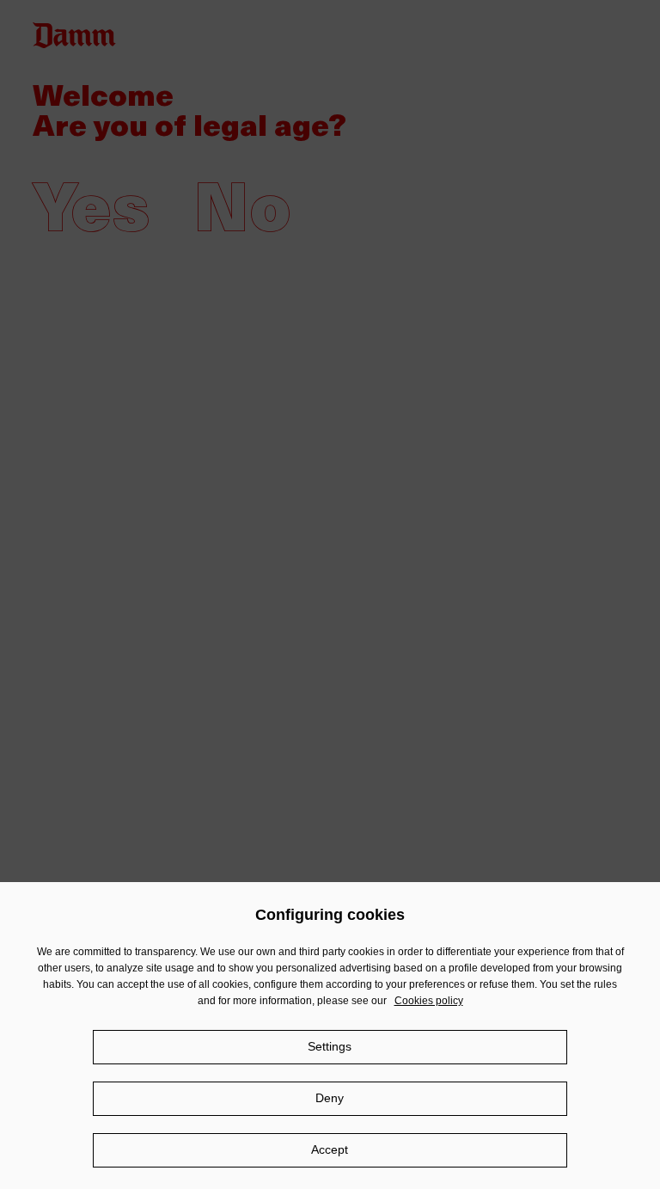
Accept (329, 1149)
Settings (329, 1046)
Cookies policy (428, 1001)
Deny (329, 1098)
